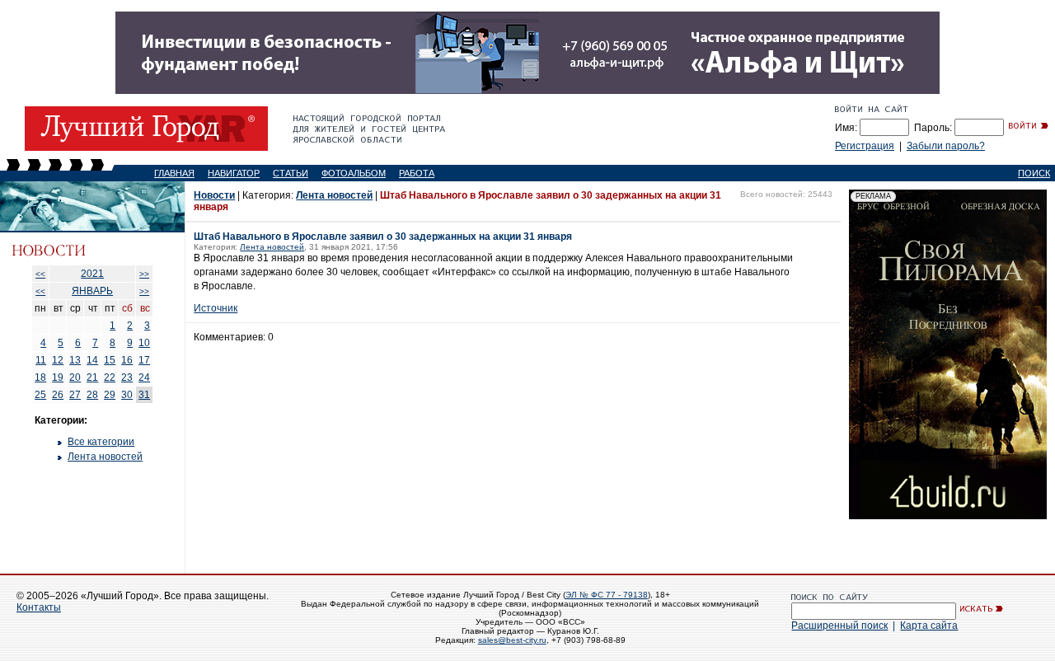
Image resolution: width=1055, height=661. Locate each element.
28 (92, 395)
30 (127, 395)
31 (144, 395)
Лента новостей (105, 456)
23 (127, 377)
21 (92, 377)
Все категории (101, 442)
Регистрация (864, 146)
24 (144, 377)
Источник (215, 308)
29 (109, 395)
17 (144, 360)
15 (109, 360)
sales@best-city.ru (512, 640)
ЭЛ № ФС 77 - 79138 (606, 594)
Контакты (38, 607)
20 (75, 377)
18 (40, 377)
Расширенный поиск (839, 625)
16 (127, 360)
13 (75, 360)
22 (109, 377)
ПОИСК (1034, 173)
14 (92, 360)
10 (144, 343)
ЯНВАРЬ (92, 291)
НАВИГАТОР (234, 173)
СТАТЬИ (290, 173)
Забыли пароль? (946, 146)
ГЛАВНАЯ (174, 173)
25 (40, 395)
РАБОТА (416, 173)
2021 (92, 273)
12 (57, 360)
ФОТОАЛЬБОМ (353, 173)
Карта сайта (929, 625)
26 (57, 395)
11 (40, 360)
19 (57, 377)
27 (75, 395)
